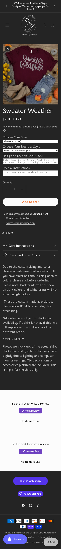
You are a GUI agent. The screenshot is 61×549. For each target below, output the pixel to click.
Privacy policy (45, 537)
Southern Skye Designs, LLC (28, 532)
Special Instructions (16, 168)
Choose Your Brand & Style (22, 146)
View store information (20, 223)
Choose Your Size (15, 137)
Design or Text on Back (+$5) (23, 156)
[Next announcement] (54, 6)
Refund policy (27, 537)
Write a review (31, 410)
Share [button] (9, 232)
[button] (7, 25)
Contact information (42, 542)
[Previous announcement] (6, 6)
